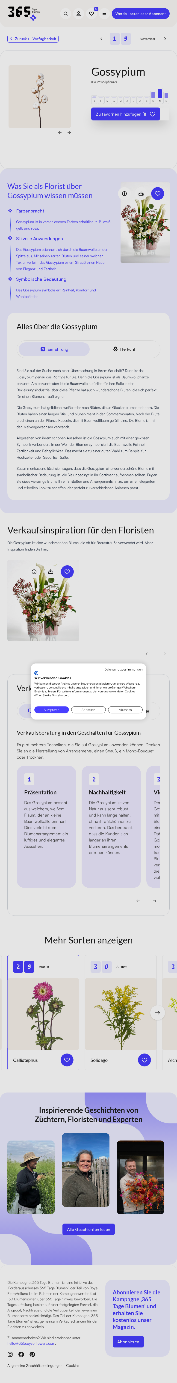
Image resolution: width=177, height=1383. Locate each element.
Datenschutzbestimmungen (123, 669)
